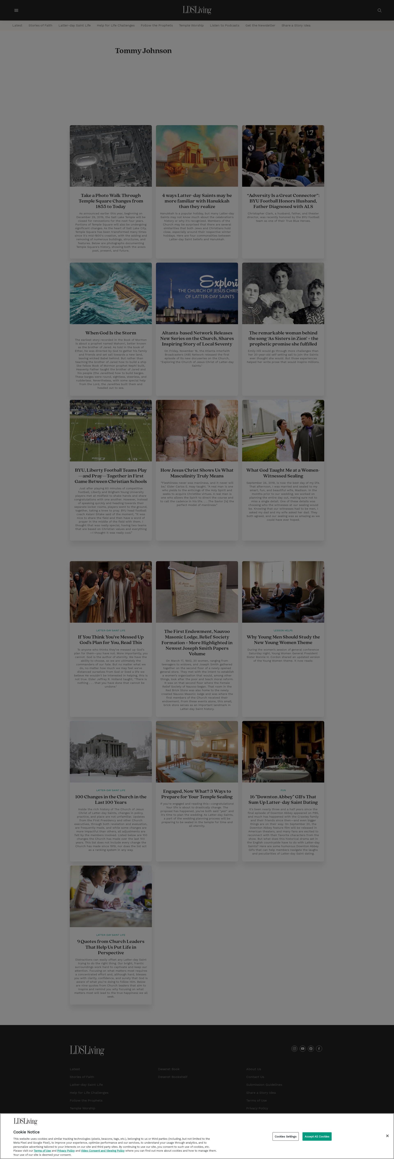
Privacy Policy (66, 1150)
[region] (197, 1136)
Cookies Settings (286, 1136)
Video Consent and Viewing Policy (103, 1150)
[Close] (387, 1135)
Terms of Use (42, 1150)
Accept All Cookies (317, 1136)
